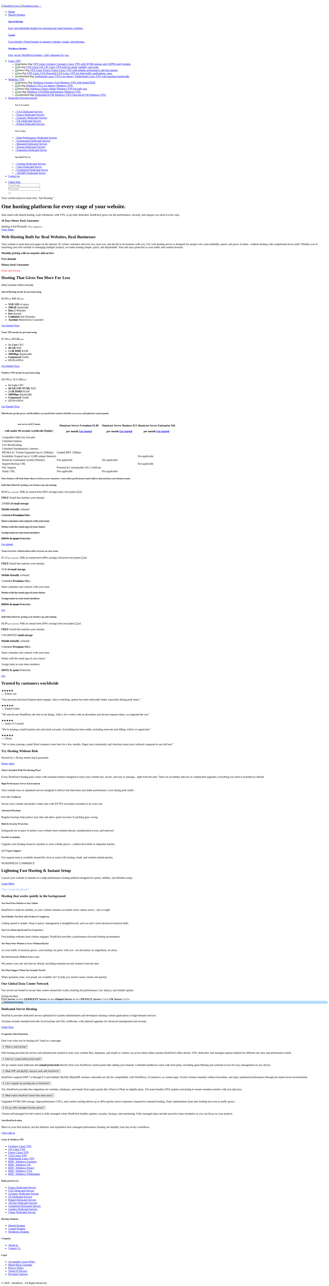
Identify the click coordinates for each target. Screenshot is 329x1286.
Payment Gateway (18, 1274)
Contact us (14, 176)
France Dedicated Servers (22, 1187)
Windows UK (49, 85)
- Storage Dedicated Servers (30, 147)
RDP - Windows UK (19, 1164)
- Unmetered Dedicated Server (31, 169)
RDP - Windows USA (20, 1170)
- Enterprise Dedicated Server (31, 150)
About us (13, 1245)
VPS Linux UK (62, 67)
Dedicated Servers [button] (22, 97)
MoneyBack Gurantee (20, 1264)
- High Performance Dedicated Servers (36, 137)
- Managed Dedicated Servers (31, 143)
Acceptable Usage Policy (21, 1261)
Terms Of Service (17, 1271)
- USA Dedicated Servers (28, 111)
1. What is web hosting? (15, 1047)
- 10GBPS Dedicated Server (30, 173)
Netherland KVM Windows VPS (70, 94)
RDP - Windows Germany (22, 1161)
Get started (85, 431)
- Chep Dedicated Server (28, 166)
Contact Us (14, 1248)
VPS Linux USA (69, 73)
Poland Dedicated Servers (22, 1199)
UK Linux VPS (16, 1149)
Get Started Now (10, 325)
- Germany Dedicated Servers (31, 117)
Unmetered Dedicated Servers (24, 1206)
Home (11, 11)
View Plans (7, 229)
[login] (9, 193)
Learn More (7, 883)
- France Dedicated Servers (29, 114)
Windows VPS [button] (16, 79)
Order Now (7, 1027)
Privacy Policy (16, 1267)
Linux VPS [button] (14, 60)
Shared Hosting (16, 1225)
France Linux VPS (18, 1152)
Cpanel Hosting (16, 1228)
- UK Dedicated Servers (28, 120)
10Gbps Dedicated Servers (22, 1203)
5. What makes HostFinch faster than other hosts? (28, 1095)
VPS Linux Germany (82, 64)
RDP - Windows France (21, 1167)
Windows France (58, 88)
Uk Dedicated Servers (20, 1196)
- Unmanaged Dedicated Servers (32, 140)
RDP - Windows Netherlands (24, 1174)
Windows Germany (64, 82)
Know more (7, 763)
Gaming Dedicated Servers (22, 1209)
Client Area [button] (14, 181)
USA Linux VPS (17, 1155)
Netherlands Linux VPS (21, 1158)
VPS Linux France (74, 70)
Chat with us (8, 1132)
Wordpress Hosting (18, 1231)
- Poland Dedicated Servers (30, 124)
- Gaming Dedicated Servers (30, 163)
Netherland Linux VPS (82, 76)
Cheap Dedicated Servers (22, 1212)
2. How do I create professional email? (22, 1059)
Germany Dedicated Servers (23, 1193)
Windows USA (54, 91)
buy (3, 610)
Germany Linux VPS (19, 1146)
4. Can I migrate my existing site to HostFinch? (26, 1083)
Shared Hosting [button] (16, 14)
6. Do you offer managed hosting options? (23, 1107)
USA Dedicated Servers (21, 1190)
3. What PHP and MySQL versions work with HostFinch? (31, 1071)
